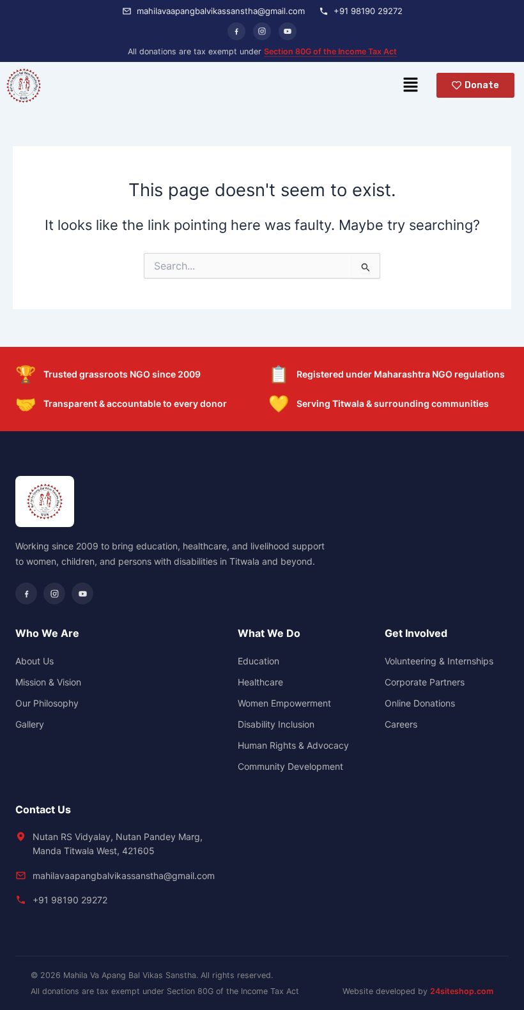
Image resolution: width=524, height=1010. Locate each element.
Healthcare (260, 682)
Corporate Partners (425, 682)
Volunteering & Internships (439, 660)
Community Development (290, 766)
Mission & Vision (48, 682)
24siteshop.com (461, 991)
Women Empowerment (284, 703)
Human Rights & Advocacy (293, 745)
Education (258, 660)
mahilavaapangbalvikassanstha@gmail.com (124, 875)
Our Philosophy (47, 703)
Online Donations (420, 703)
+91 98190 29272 (70, 899)
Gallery (29, 724)
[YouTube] (288, 31)
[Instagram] (262, 31)
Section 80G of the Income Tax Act (330, 51)
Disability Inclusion (276, 724)
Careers (401, 724)
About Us (34, 660)
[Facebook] (236, 31)
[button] (410, 85)
